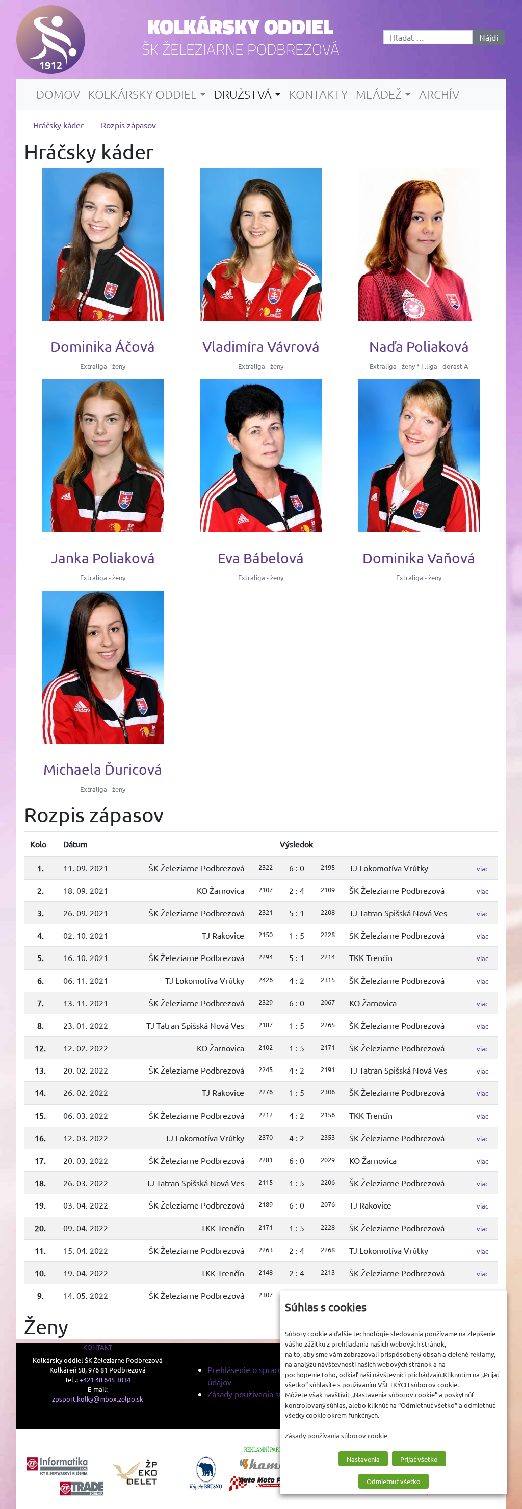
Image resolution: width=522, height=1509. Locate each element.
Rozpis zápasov (128, 125)
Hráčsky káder (58, 125)
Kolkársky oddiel (240, 26)
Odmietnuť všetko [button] (394, 1481)
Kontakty (318, 94)
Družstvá (243, 94)
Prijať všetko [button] (419, 1459)
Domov (58, 94)
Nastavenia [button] (363, 1459)
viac (482, 868)
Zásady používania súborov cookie (268, 1394)
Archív (439, 94)
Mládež (379, 94)
